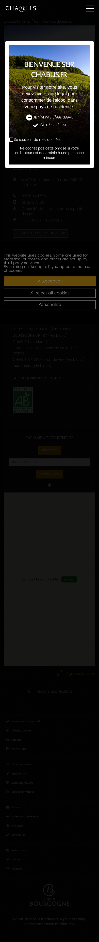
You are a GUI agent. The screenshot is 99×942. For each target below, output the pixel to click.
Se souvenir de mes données (37, 140)
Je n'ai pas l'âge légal (53, 117)
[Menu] (90, 9)
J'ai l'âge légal (53, 125)
